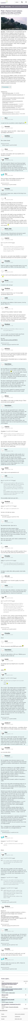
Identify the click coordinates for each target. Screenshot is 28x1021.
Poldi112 (7, 238)
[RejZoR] (2, 159)
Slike (20, 64)
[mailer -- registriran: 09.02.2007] (2, 930)
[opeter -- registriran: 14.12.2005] (2, 308)
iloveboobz (4, 996)
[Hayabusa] (2, 289)
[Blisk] (2, 733)
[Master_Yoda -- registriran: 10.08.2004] (2, 229)
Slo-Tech (3, 31)
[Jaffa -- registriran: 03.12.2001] (2, 271)
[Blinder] (2, 281)
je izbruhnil (6, 59)
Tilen (6, 174)
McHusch (3, 985)
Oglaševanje (17, 1016)
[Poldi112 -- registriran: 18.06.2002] (2, 238)
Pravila (2, 1014)
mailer (6, 929)
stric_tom (7, 576)
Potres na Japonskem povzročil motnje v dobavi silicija (13, 109)
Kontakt (2, 1019)
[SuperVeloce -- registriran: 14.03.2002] (2, 364)
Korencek (7, 126)
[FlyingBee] (2, 189)
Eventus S (7, 755)
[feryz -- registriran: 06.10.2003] (2, 450)
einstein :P (7, 723)
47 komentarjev (5, 87)
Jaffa (6, 270)
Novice (7, 986)
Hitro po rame (5, 995)
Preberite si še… (4, 91)
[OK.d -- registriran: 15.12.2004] (2, 118)
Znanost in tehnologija (13, 1007)
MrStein (7, 396)
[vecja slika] (14, 23)
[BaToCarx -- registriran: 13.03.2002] (2, 349)
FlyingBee (7, 188)
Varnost (10, 986)
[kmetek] (2, 659)
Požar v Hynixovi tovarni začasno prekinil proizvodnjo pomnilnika (11, 12)
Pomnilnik (11, 1002)
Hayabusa (7, 288)
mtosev (7, 468)
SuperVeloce (8, 364)
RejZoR (7, 158)
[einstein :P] (2, 723)
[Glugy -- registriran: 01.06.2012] (2, 149)
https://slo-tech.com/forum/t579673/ (9, 340)
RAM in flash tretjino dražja (7, 93)
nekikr (6, 298)
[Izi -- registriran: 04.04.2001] (2, 198)
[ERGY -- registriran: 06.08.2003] (2, 641)
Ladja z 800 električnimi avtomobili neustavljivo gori (12, 94)
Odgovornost (4, 1016)
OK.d (6, 118)
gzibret (7, 145)
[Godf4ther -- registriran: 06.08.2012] (2, 136)
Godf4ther (7, 136)
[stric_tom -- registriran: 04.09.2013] (2, 576)
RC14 (6, 521)
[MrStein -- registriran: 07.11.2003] (2, 396)
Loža (7, 997)
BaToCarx (7, 348)
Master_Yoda (8, 228)
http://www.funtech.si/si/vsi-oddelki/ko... (10, 916)
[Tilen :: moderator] (2, 174)
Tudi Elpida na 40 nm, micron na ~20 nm (10, 113)
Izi (5, 198)
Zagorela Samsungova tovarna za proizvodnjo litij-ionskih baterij (10, 983)
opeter (6, 307)
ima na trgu (6, 75)
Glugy (6, 149)
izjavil (13, 242)
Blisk (6, 732)
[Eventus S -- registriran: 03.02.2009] (2, 756)
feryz (6, 449)
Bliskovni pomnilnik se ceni (7, 112)
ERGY (6, 641)
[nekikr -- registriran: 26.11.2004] (2, 298)
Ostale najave (16, 14)
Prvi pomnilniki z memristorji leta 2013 (10, 104)
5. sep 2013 (8, 14)
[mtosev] (2, 468)
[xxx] (2, 597)
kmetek (6, 659)
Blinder (7, 280)
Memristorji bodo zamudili (8, 999)
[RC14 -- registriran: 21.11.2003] (2, 521)
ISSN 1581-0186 (18, 1019)
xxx (5, 596)
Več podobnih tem (3, 1010)
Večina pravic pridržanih (20, 1014)
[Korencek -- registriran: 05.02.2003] (2, 127)
